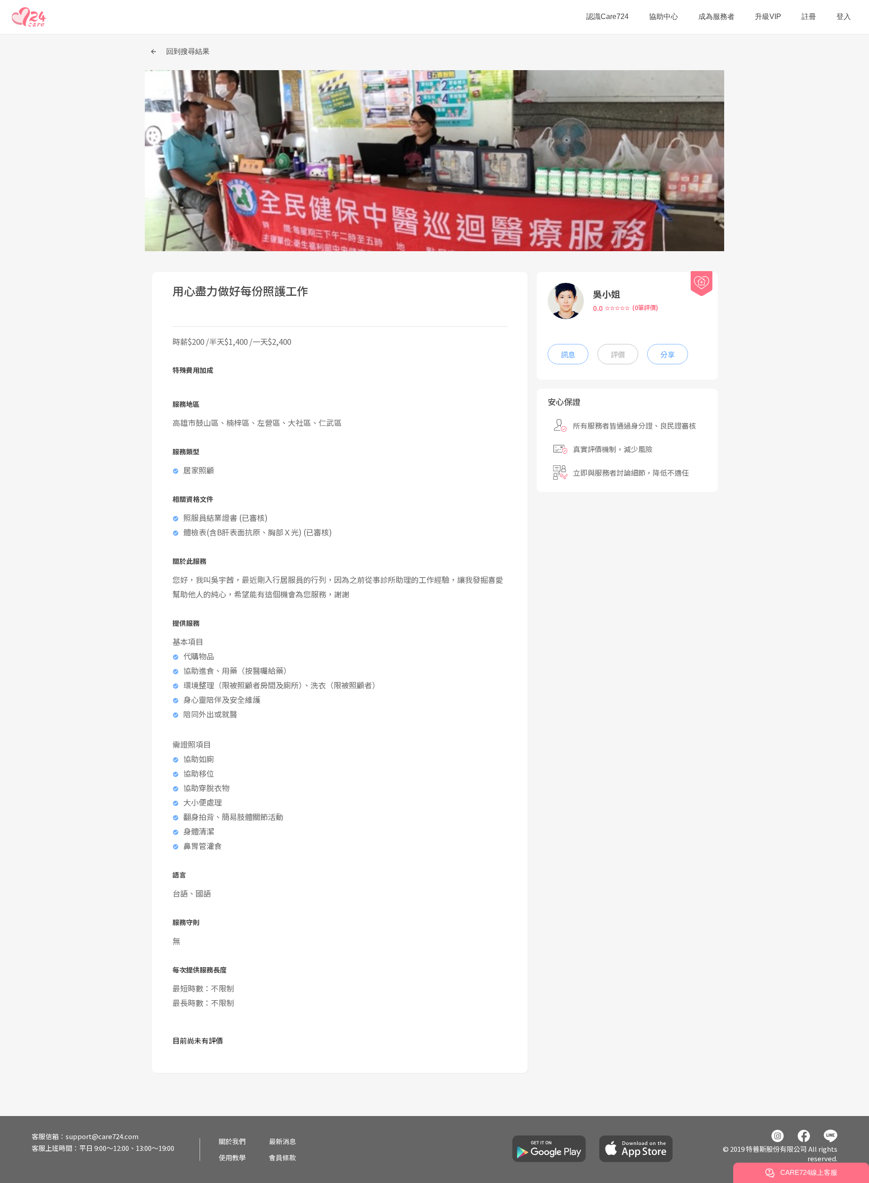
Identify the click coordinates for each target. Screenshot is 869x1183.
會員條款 (282, 1157)
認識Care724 (607, 16)
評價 (618, 354)
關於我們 (232, 1141)
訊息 (568, 354)
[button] (29, 17)
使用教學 (232, 1157)
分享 (667, 354)
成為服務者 (716, 16)
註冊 (809, 16)
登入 (843, 16)
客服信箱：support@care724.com (85, 1136)
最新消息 (282, 1141)
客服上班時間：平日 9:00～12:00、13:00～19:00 (103, 1148)
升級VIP (768, 16)
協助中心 (663, 16)
